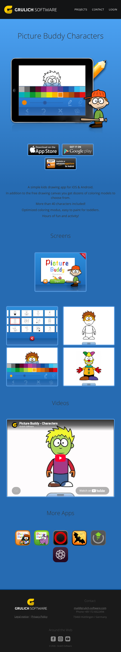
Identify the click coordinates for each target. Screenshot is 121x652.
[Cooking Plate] (60, 537)
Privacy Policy (39, 616)
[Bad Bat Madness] (79, 537)
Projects (81, 9)
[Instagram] (60, 638)
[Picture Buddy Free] (22, 537)
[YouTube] (67, 638)
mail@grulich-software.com (90, 608)
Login (113, 9)
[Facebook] (53, 638)
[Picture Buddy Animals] (41, 537)
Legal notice (21, 616)
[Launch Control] (98, 537)
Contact (98, 9)
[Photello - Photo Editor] (60, 554)
